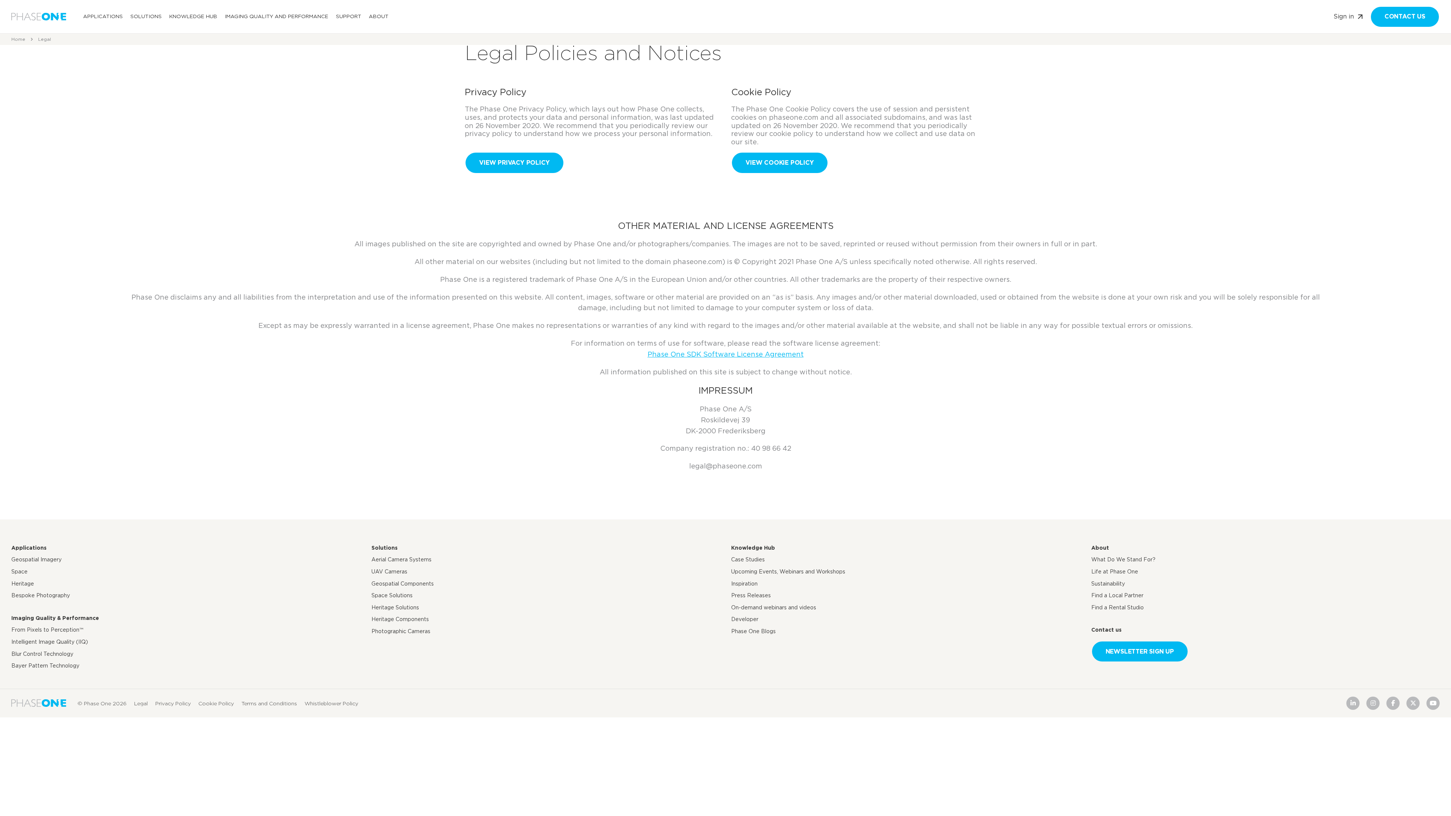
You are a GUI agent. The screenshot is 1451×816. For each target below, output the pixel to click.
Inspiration (744, 584)
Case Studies (748, 559)
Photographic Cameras (400, 631)
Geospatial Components (402, 584)
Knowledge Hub (193, 16)
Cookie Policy (216, 703)
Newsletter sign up (1140, 651)
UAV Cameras (389, 572)
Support (348, 16)
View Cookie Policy (780, 162)
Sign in (1343, 16)
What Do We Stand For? (1123, 559)
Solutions (146, 16)
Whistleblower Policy (331, 703)
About (378, 16)
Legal (141, 703)
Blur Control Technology (42, 654)
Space (19, 572)
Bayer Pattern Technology (45, 666)
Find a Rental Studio (1117, 607)
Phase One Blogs (753, 631)
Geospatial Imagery (36, 559)
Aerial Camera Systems (401, 559)
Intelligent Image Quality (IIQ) (49, 642)
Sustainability (1108, 584)
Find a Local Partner (1117, 595)
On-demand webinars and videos (773, 607)
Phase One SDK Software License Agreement (726, 354)
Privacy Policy (173, 703)
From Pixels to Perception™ (47, 630)
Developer (744, 619)
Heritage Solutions (395, 607)
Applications (103, 16)
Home (18, 39)
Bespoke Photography (40, 595)
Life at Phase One (1114, 572)
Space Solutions (392, 595)
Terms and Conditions (269, 703)
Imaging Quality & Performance (55, 618)
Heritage (22, 584)
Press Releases (751, 595)
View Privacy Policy (514, 162)
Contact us (1404, 16)
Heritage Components (400, 619)
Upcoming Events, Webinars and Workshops (788, 572)
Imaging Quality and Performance (276, 16)
